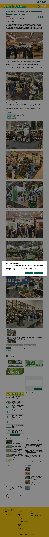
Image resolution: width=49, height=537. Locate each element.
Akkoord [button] (39, 273)
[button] (9, 273)
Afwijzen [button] (29, 273)
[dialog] (24, 268)
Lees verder (19, 269)
